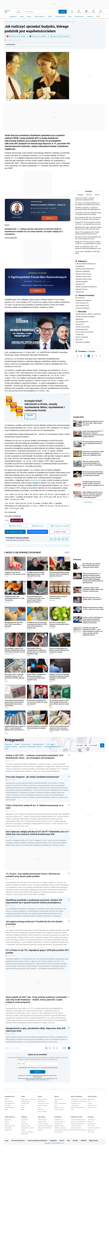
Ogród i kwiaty (91, 1107)
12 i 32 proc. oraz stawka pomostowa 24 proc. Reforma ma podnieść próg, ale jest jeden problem (87, 204)
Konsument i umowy (43, 1103)
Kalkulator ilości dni (81, 289)
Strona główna (8, 21)
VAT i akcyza (31, 21)
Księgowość (13, 16)
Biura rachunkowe (76, 1096)
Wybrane (97, 194)
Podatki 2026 (78, 417)
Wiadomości (8, 744)
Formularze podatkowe (82, 308)
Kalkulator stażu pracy (60, 1127)
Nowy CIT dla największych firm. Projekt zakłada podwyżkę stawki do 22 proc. (87, 233)
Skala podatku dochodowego (79, 1130)
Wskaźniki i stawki (76, 1117)
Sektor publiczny (39, 16)
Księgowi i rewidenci (11, 746)
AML (72, 1109)
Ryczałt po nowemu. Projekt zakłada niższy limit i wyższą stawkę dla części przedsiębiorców (88, 238)
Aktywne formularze (86, 295)
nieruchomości (64, 453)
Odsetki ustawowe (76, 1127)
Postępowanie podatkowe (83, 300)
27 (88, 356)
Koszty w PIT (79, 324)
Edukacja (90, 16)
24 (77, 356)
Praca (39, 1107)
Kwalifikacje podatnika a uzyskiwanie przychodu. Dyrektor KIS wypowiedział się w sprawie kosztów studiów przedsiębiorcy (88, 208)
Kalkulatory (82, 261)
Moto (69, 16)
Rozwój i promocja (10, 1125)
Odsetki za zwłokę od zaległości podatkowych (85, 318)
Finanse (90, 1103)
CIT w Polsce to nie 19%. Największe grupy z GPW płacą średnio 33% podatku (88, 213)
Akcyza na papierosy (82, 337)
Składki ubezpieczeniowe (78, 1123)
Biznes (29, 16)
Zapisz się (50, 218)
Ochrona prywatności (18, 1140)
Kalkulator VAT (80, 284)
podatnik (41, 155)
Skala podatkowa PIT (82, 321)
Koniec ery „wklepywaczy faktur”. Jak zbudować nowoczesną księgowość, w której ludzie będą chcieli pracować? (88, 247)
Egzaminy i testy (25, 1125)
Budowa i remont (92, 1105)
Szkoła (23, 1121)
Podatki (24, 21)
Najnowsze (89, 194)
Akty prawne (41, 1117)
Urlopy (23, 1105)
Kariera (62, 1140)
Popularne (80, 194)
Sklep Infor (41, 1109)
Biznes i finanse (58, 1099)
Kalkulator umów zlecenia (83, 274)
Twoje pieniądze (60, 16)
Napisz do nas (39, 526)
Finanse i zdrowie (59, 1109)
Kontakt (75, 1140)
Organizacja (8, 1119)
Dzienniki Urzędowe (43, 1123)
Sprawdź (30, 416)
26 (85, 356)
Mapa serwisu (93, 1140)
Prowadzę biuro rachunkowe (78, 1101)
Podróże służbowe (76, 1125)
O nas (6, 1140)
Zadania (7, 1123)
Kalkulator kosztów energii (83, 279)
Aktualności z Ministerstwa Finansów (31, 746)
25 (81, 356)
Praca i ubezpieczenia (60, 1103)
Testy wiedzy (24, 1134)
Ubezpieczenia (25, 1103)
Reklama (83, 1140)
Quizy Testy (79, 339)
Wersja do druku (17, 526)
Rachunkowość (80, 298)
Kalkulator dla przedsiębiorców (85, 269)
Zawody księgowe (9, 1107)
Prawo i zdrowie (42, 1111)
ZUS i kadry (50, 744)
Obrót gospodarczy (38, 744)
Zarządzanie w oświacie (27, 1127)
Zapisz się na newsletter (62, 526)
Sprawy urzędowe (43, 1105)
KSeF (98, 16)
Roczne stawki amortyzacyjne (85, 332)
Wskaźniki (82, 311)
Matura (23, 1130)
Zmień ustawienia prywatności (37, 1140)
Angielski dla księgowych (51, 746)
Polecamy (77, 559)
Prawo (50, 16)
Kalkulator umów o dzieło (83, 276)
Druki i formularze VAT (82, 305)
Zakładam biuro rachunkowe (78, 1099)
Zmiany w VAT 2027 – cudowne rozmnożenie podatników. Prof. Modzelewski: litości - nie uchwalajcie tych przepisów (87, 199)
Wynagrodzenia (25, 1101)
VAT (12, 158)
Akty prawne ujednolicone (45, 1127)
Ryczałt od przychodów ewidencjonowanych (83, 328)
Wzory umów (91, 1125)
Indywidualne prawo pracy (28, 1099)
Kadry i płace (8, 1127)
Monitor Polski (41, 1121)
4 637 (64, 1048)
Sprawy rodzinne (42, 1099)
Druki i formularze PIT (82, 303)
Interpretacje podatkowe (83, 342)
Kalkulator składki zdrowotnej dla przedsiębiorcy (85, 265)
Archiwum (90, 1121)
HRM (22, 1109)
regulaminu (38, 1067)
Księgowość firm (10, 1096)
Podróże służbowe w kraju (78, 1119)
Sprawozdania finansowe (78, 1107)
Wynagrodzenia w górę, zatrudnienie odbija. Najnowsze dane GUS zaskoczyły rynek (88, 228)
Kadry (22, 16)
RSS (68, 1140)
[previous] (46, 1048)
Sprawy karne (41, 1101)
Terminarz (82, 351)
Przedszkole (24, 1119)
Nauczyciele (24, 1123)
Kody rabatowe (92, 1123)
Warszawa (48, 281)
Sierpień (91, 351)
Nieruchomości (79, 16)
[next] (69, 1048)
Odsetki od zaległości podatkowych (86, 286)
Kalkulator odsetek (59, 1125)
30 (100, 356)
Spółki (56, 1101)
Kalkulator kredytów (81, 281)
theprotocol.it (91, 1130)
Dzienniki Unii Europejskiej (45, 1125)
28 (92, 356)
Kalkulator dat (80, 292)
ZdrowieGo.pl (91, 1119)
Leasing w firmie (58, 1107)
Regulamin (53, 1140)
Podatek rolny (80, 334)
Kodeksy (40, 1130)
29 (96, 356)
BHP (22, 1107)
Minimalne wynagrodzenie (78, 1121)
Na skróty (90, 1117)
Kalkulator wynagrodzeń (83, 271)
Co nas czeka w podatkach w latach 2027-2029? (87, 252)
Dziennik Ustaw (42, 1119)
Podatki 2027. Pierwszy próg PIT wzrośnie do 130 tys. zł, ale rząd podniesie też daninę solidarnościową (88, 223)
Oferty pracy (91, 1132)
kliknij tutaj (46, 1079)
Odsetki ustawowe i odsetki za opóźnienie (88, 314)
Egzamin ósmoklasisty (27, 1132)
